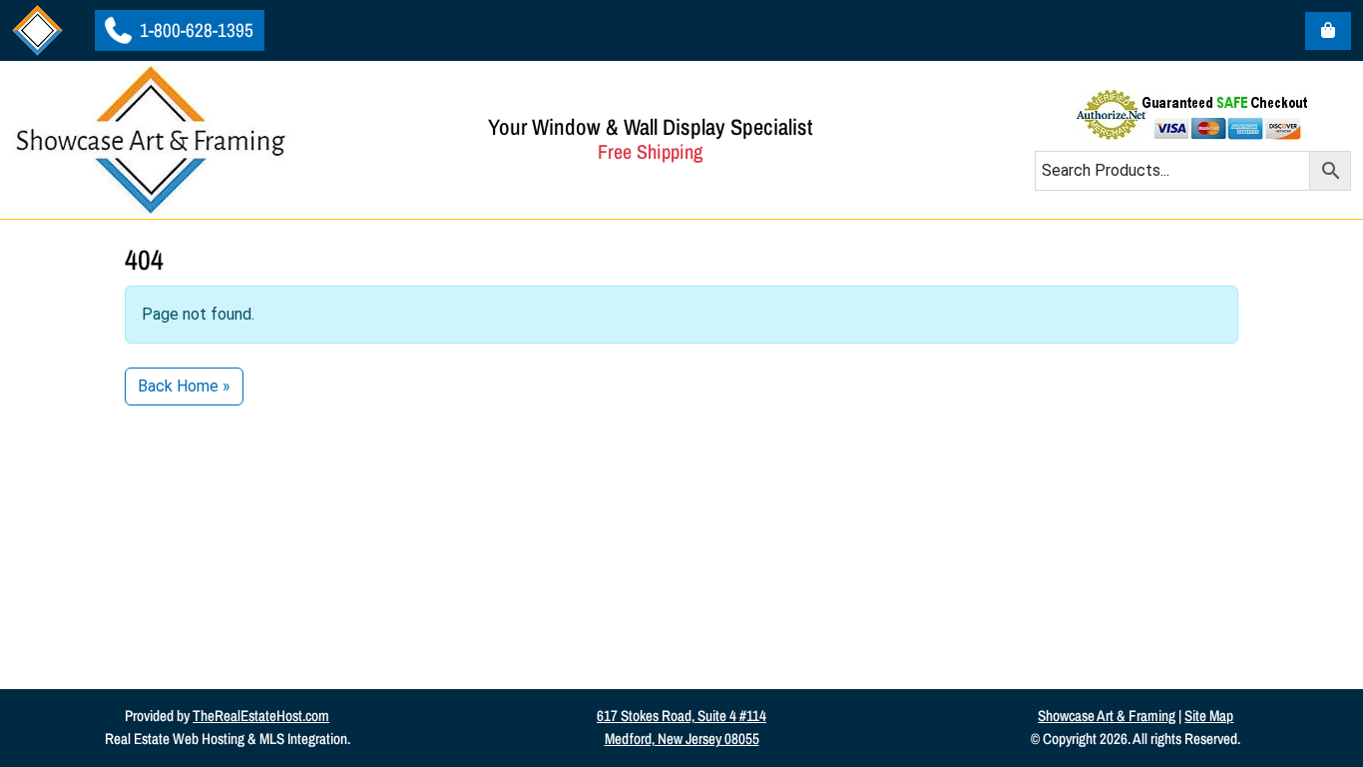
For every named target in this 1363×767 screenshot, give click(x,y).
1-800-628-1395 (194, 30)
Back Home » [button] (184, 386)
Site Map (1208, 715)
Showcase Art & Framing (1106, 715)
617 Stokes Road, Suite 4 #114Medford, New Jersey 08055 (681, 727)
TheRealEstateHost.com (261, 715)
